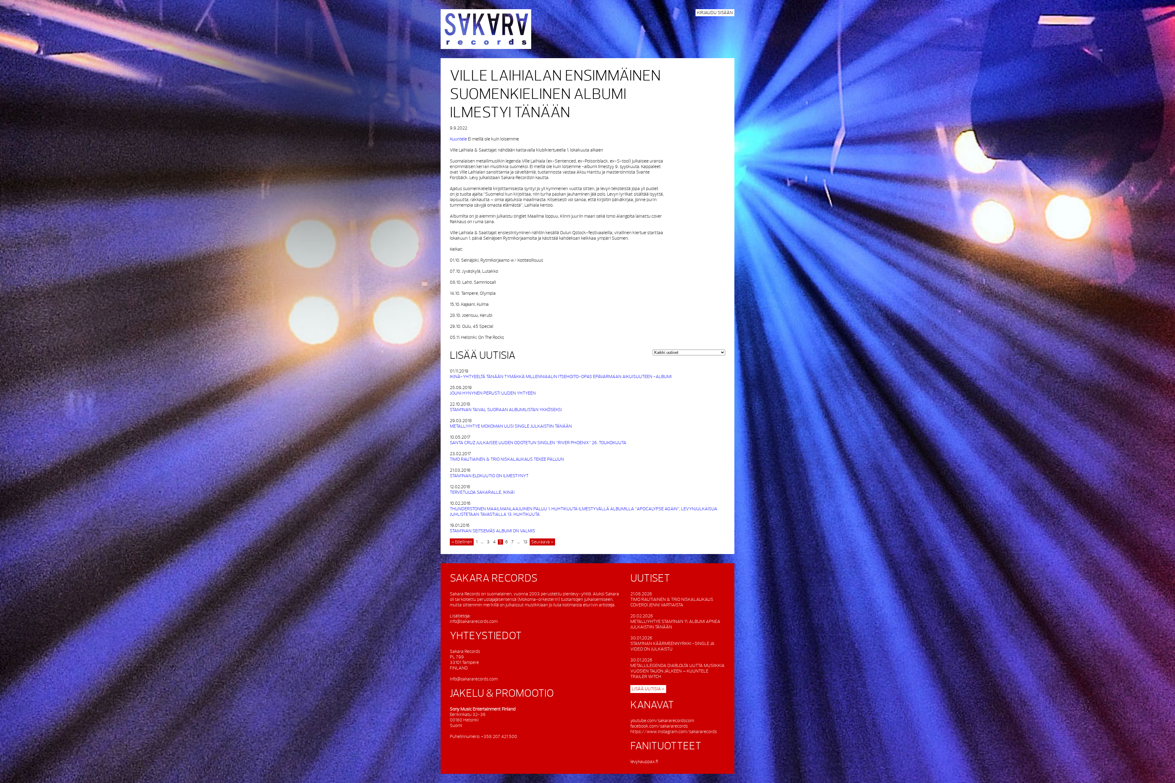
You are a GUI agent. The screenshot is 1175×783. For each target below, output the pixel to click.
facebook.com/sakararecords (659, 726)
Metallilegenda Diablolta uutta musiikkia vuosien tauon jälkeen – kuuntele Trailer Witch (677, 671)
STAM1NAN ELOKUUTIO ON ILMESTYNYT (489, 476)
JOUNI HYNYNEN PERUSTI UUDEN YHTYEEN (493, 393)
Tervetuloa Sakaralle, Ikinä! (482, 492)
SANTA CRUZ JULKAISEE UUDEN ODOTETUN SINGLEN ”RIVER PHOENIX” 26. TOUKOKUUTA (538, 442)
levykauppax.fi (644, 761)
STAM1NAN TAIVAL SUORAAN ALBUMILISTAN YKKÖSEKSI (506, 409)
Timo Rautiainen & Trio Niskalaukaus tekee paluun (507, 459)
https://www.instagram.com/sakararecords (673, 731)
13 (525, 542)
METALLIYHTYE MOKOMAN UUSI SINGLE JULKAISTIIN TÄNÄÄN (511, 426)
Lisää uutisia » (648, 689)
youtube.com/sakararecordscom (662, 720)
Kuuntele (458, 139)
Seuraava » (542, 542)
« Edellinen (461, 542)
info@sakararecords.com (474, 621)
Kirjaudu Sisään (715, 12)
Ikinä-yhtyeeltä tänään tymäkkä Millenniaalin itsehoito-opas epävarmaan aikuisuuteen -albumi (561, 376)
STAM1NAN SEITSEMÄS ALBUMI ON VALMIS (492, 531)
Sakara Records (486, 29)
